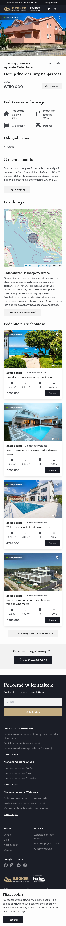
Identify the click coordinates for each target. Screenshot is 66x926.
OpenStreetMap (44, 265)
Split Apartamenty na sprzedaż (22, 743)
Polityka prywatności (46, 843)
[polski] (55, 9)
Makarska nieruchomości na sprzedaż (26, 808)
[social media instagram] (12, 865)
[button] (33, 238)
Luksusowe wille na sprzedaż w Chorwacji (28, 748)
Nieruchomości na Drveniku (20, 778)
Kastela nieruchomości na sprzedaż (24, 803)
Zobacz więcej (11, 754)
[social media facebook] (6, 865)
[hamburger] (61, 9)
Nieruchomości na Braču (18, 768)
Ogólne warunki (43, 848)
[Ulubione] (48, 9)
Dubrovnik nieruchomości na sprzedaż (26, 798)
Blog (6, 839)
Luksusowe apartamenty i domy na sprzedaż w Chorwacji (31, 736)
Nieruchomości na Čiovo (18, 773)
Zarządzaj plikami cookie (44, 836)
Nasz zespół (11, 844)
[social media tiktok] (25, 865)
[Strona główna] (22, 9)
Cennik (8, 849)
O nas (7, 834)
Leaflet (30, 265)
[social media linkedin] (18, 865)
